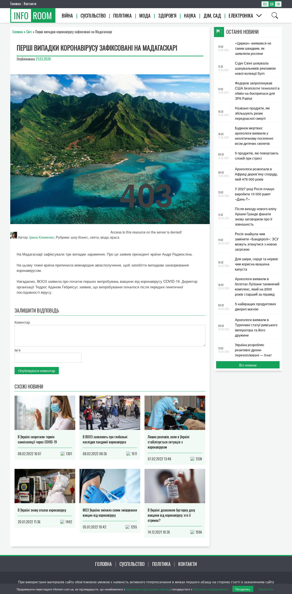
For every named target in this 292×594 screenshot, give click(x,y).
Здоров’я (167, 15)
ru (265, 4)
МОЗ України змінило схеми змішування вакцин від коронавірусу (110, 512)
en (278, 4)
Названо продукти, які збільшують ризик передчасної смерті (252, 113)
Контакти (30, 3)
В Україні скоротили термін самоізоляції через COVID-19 (37, 439)
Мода (144, 15)
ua (272, 4)
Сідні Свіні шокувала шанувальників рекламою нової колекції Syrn (255, 68)
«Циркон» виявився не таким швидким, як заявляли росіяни (253, 48)
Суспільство (93, 15)
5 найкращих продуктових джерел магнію (255, 306)
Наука (190, 15)
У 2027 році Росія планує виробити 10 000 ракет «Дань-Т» (254, 194)
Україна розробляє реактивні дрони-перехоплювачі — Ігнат (253, 350)
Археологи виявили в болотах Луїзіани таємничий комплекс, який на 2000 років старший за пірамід (257, 286)
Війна (67, 15)
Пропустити (265, 589)
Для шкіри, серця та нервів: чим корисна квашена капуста (257, 264)
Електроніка (241, 15)
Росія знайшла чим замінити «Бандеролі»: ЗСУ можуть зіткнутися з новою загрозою (257, 241)
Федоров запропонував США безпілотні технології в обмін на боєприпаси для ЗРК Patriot (257, 91)
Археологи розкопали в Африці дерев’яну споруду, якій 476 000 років (256, 174)
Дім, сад (212, 15)
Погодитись (242, 589)
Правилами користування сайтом (147, 589)
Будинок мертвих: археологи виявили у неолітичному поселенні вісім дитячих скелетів (254, 136)
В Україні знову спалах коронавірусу (42, 510)
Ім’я (18, 350)
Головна (15, 3)
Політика (122, 15)
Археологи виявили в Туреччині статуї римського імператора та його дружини (256, 327)
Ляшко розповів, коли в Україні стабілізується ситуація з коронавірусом (168, 442)
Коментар (22, 322)
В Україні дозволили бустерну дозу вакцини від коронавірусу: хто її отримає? (171, 515)
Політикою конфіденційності (211, 589)
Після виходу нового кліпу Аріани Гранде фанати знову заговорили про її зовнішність (255, 216)
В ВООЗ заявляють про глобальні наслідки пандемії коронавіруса (105, 439)
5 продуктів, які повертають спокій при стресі (257, 156)
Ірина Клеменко (41, 237)
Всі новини (248, 365)
